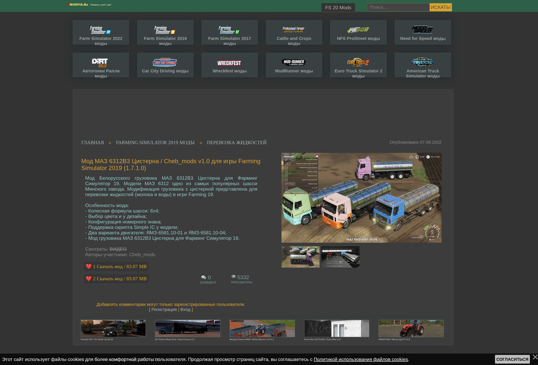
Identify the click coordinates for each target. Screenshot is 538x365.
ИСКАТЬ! (441, 7)
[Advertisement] (259, 118)
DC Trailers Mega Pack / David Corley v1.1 (175, 339)
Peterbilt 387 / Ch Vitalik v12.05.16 (97, 339)
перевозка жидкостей (237, 142)
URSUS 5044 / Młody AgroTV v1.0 (394, 339)
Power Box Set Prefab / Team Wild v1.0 (322, 339)
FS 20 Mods (338, 7)
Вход (185, 309)
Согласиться (512, 359)
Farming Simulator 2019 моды (155, 142)
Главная (92, 142)
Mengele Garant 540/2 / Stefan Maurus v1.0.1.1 (252, 339)
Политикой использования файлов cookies (361, 359)
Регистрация (164, 309)
